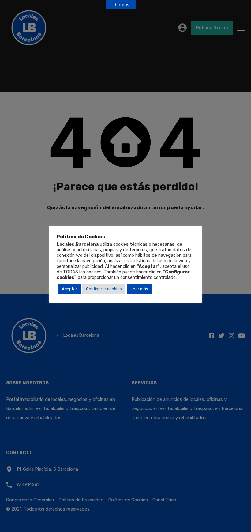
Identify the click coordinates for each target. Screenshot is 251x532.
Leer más (139, 289)
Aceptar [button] (69, 289)
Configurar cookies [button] (104, 289)
